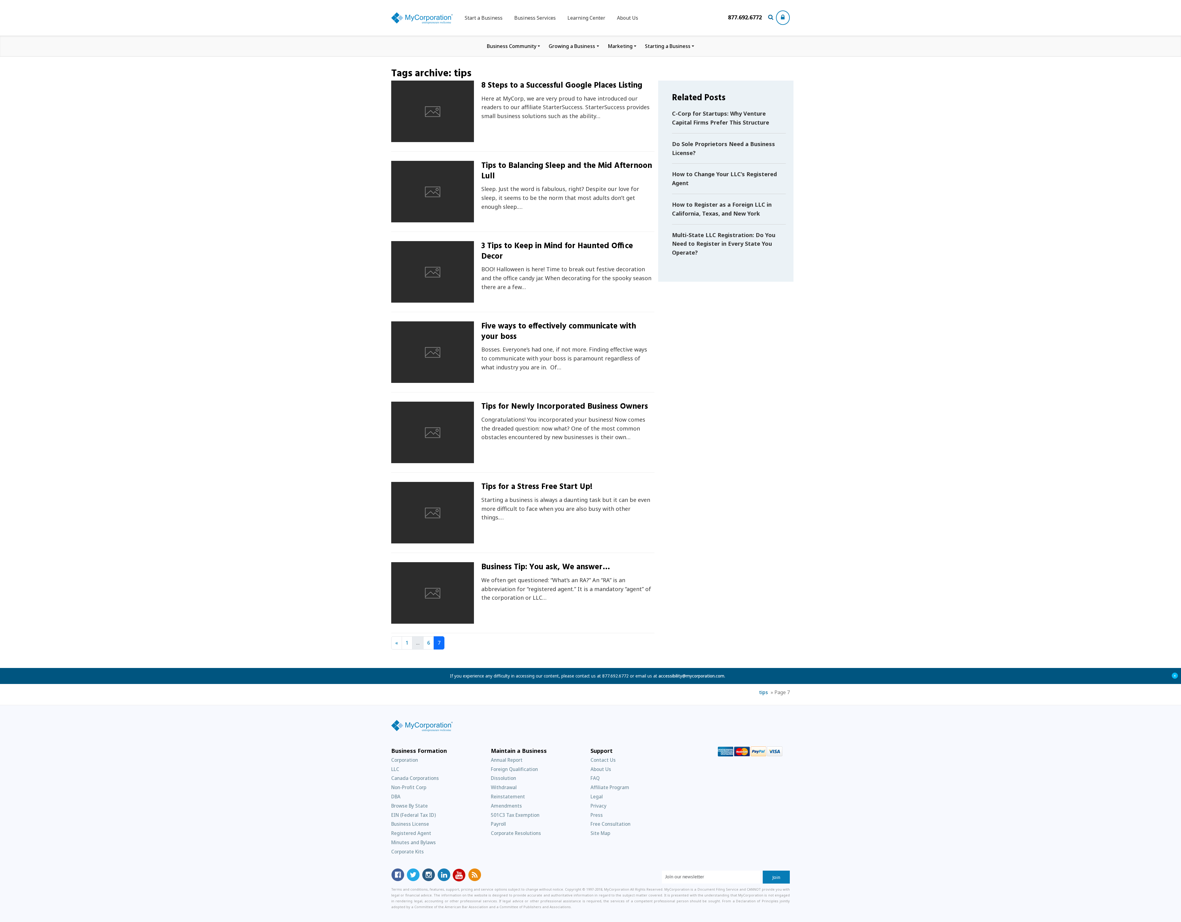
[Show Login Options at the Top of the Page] (783, 17)
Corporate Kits (407, 851)
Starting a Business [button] (667, 46)
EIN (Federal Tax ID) (413, 815)
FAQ (595, 778)
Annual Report (507, 760)
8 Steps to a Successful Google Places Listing (561, 85)
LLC (395, 769)
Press (596, 815)
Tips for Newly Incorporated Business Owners (564, 406)
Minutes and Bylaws (413, 842)
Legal (596, 796)
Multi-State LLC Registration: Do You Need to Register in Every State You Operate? (723, 243)
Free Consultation (610, 824)
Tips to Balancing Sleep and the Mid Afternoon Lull (566, 171)
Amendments (506, 806)
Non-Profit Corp (408, 787)
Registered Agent (411, 833)
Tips (404, 138)
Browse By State (409, 806)
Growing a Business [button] (572, 46)
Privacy (598, 806)
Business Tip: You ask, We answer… (545, 567)
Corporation (404, 760)
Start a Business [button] (484, 17)
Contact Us (603, 760)
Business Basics (416, 539)
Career (407, 379)
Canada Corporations (415, 778)
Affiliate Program (609, 787)
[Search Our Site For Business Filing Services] (772, 17)
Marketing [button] (620, 46)
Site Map (600, 833)
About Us (627, 17)
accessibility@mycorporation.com (691, 676)
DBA (395, 796)
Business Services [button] (535, 17)
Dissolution (503, 778)
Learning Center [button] (586, 17)
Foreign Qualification (514, 769)
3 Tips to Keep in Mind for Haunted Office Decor (557, 251)
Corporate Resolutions (516, 833)
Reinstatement (508, 796)
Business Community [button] (511, 46)
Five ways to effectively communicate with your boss (558, 331)
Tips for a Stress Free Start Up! (536, 487)
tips (763, 692)
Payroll (498, 824)
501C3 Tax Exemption (515, 815)
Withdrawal (504, 787)
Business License (410, 824)
